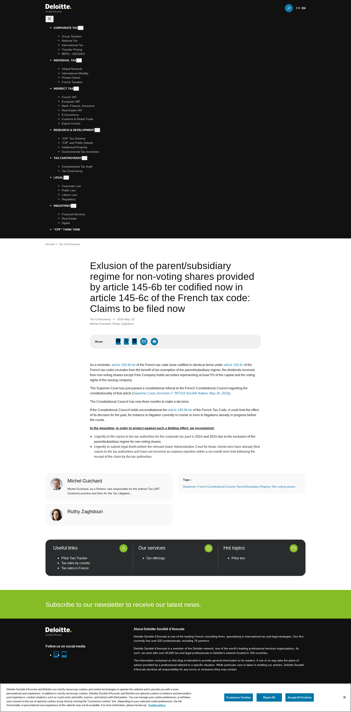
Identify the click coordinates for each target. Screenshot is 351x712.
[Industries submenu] (73, 206)
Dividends (189, 486)
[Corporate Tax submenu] (80, 28)
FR (298, 8)
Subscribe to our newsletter (280, 604)
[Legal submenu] (66, 177)
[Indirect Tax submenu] (76, 89)
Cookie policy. (157, 705)
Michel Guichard (100, 324)
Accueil (50, 244)
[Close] (344, 697)
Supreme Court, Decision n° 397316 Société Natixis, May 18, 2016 (181, 393)
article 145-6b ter (124, 364)
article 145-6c (233, 364)
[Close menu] (50, 19)
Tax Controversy (69, 244)
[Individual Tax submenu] (79, 60)
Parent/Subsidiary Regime (253, 486)
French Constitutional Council (216, 486)
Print (154, 341)
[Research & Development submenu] (97, 130)
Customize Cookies (238, 697)
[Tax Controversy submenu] (84, 158)
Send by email (143, 341)
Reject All (269, 697)
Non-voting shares (283, 486)
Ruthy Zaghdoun (123, 324)
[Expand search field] (289, 8)
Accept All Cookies (299, 697)
